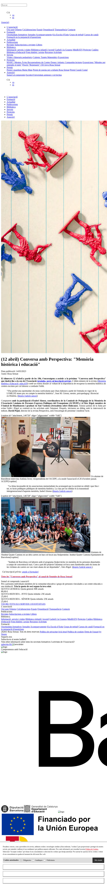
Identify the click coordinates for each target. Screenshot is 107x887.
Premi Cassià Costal (78, 70)
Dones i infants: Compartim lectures (66, 62)
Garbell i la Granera (63, 50)
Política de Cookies (92, 849)
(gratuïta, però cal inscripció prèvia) (54, 381)
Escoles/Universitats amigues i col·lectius (44, 75)
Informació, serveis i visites (19, 50)
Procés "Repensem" (31, 65)
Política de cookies (75, 632)
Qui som (10, 29)
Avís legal (62, 632)
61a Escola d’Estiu (60, 34)
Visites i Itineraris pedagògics (19, 57)
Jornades (32, 34)
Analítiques (39, 860)
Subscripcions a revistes (25, 45)
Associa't (5, 22)
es (13, 17)
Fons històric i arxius (35, 52)
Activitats (57, 52)
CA (8, 12)
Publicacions (12, 104)
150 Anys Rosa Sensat (50, 65)
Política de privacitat (49, 632)
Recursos (49, 52)
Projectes (87, 50)
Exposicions (63, 57)
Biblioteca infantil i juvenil (42, 50)
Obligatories (27, 860)
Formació (11, 99)
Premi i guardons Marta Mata (19, 70)
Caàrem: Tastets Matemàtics (45, 57)
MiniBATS (78, 50)
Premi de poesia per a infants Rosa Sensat (51, 70)
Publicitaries (51, 860)
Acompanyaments (44, 34)
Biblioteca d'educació (16, 52)
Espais (39, 29)
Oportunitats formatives (17, 34)
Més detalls (98, 860)
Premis (10, 114)
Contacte (71, 29)
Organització (48, 29)
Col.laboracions (29, 29)
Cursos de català (91, 34)
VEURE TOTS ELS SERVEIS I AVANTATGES (23, 604)
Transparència (61, 29)
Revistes (10, 45)
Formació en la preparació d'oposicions (24, 37)
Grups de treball (76, 34)
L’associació (12, 97)
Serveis (10, 109)
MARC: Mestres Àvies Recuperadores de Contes (28, 62)
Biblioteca (11, 107)
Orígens (18, 29)
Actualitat (11, 102)
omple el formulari (30, 572)
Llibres (39, 45)
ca (13, 15)
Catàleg (95, 50)
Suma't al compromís (16, 75)
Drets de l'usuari (91, 632)
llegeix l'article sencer (27, 396)
